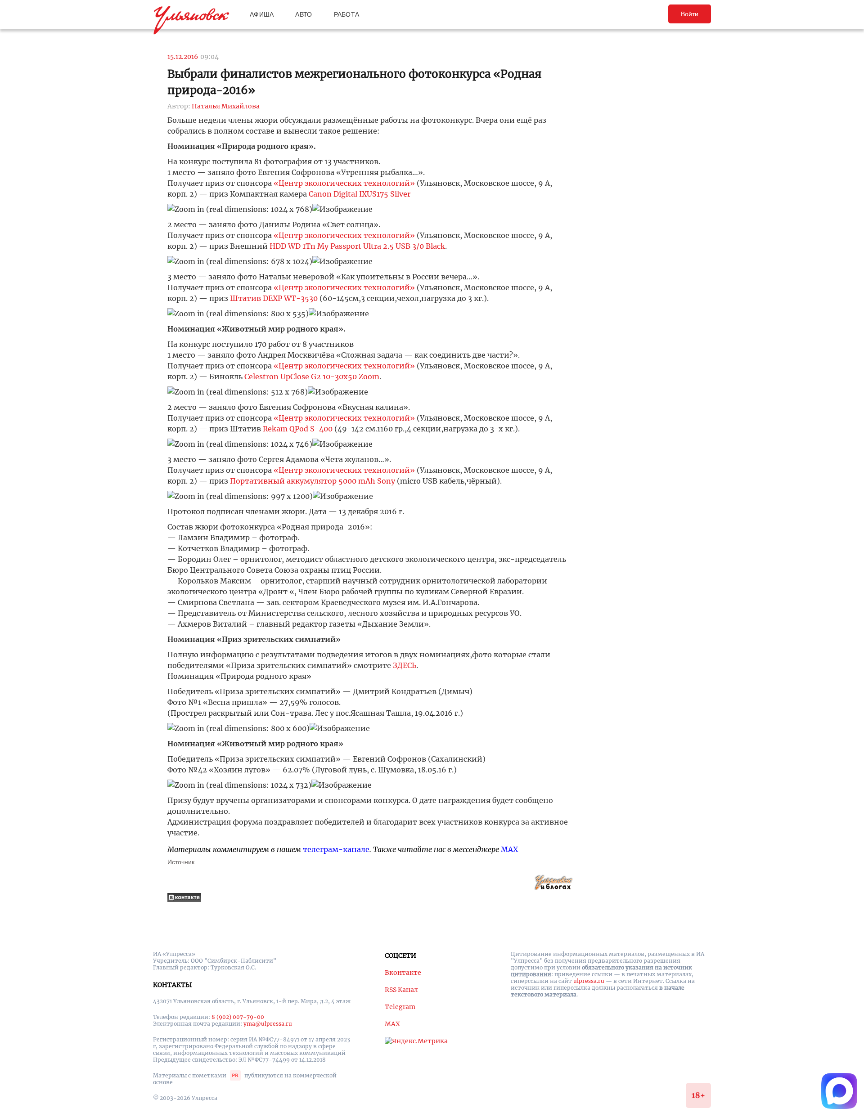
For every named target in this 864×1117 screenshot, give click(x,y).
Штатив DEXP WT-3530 (274, 298)
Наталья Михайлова (226, 106)
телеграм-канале (336, 849)
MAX (509, 849)
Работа (347, 14)
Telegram (400, 1007)
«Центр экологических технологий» (344, 183)
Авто (303, 14)
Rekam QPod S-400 (298, 428)
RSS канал (401, 990)
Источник (180, 862)
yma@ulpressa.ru (267, 1023)
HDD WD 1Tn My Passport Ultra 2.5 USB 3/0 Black (357, 246)
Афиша (262, 14)
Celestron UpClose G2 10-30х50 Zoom (311, 376)
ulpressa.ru (588, 981)
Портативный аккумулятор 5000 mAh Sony (312, 480)
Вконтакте (403, 973)
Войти (689, 14)
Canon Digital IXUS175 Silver (359, 193)
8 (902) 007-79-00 (238, 1017)
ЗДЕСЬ (404, 665)
